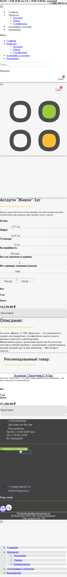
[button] (33, 35)
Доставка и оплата (20, 27)
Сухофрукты (20, 23)
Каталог (14, 15)
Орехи (16, 20)
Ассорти (17, 17)
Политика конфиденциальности (33, 513)
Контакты (15, 30)
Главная (13, 12)
